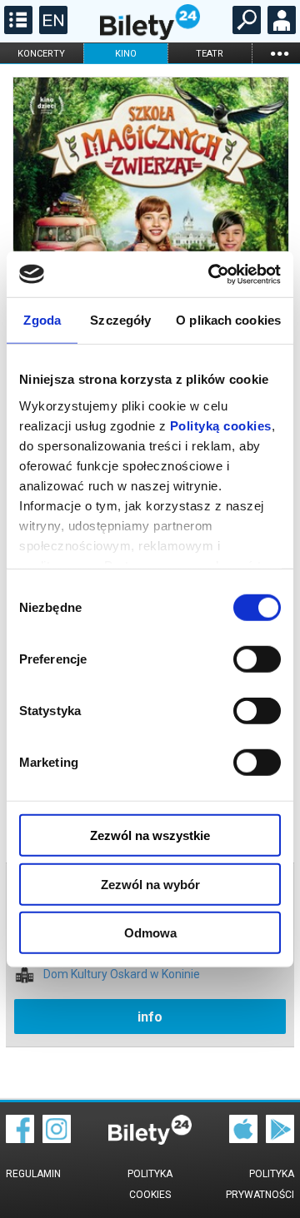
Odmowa (150, 933)
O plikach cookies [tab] (228, 320)
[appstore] (243, 1139)
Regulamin (33, 1174)
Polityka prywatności (260, 1184)
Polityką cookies (221, 425)
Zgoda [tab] (42, 320)
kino (126, 53)
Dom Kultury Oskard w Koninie (121, 974)
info (150, 1017)
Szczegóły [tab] (120, 320)
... (279, 52)
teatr (209, 53)
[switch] (257, 659)
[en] (51, 30)
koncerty (41, 53)
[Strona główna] (150, 35)
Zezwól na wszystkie (150, 835)
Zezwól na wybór (150, 884)
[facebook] (20, 1139)
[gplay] (280, 1139)
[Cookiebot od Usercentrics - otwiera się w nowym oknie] (211, 274)
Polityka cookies (150, 1184)
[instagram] (56, 1139)
